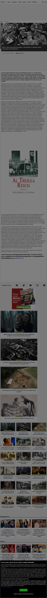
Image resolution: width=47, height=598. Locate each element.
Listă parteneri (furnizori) (6, 586)
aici (33, 573)
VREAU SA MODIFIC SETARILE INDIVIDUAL (23, 594)
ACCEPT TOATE (23, 590)
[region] (23, 579)
